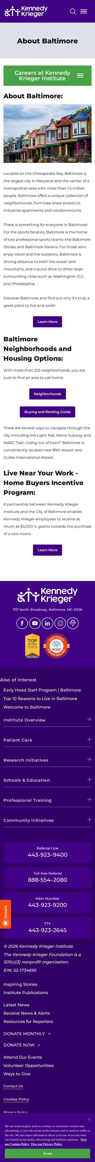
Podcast (73, 623)
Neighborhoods (47, 394)
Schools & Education (26, 780)
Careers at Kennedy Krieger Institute (42, 75)
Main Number (47, 902)
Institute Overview (24, 720)
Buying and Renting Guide (47, 412)
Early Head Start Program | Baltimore (42, 690)
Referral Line (48, 852)
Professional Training (27, 800)
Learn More (47, 321)
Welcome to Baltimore (26, 707)
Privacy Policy (15, 1112)
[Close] (89, 1119)
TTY (47, 927)
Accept (47, 1153)
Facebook (22, 623)
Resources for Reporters (28, 1021)
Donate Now (19, 1045)
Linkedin (47, 623)
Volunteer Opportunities (28, 1065)
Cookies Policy (16, 1099)
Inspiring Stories (20, 984)
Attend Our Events (22, 1057)
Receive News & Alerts (26, 1013)
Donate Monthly (24, 1033)
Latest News (16, 1004)
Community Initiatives (28, 820)
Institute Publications (25, 992)
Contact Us (13, 1086)
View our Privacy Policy (46, 1144)
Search (73, 11)
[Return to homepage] (35, 11)
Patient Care (17, 740)
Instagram (60, 623)
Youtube (35, 623)
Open (83, 12)
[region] (47, 1137)
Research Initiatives (25, 760)
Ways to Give (16, 1073)
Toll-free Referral (47, 877)
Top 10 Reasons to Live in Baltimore (40, 698)
